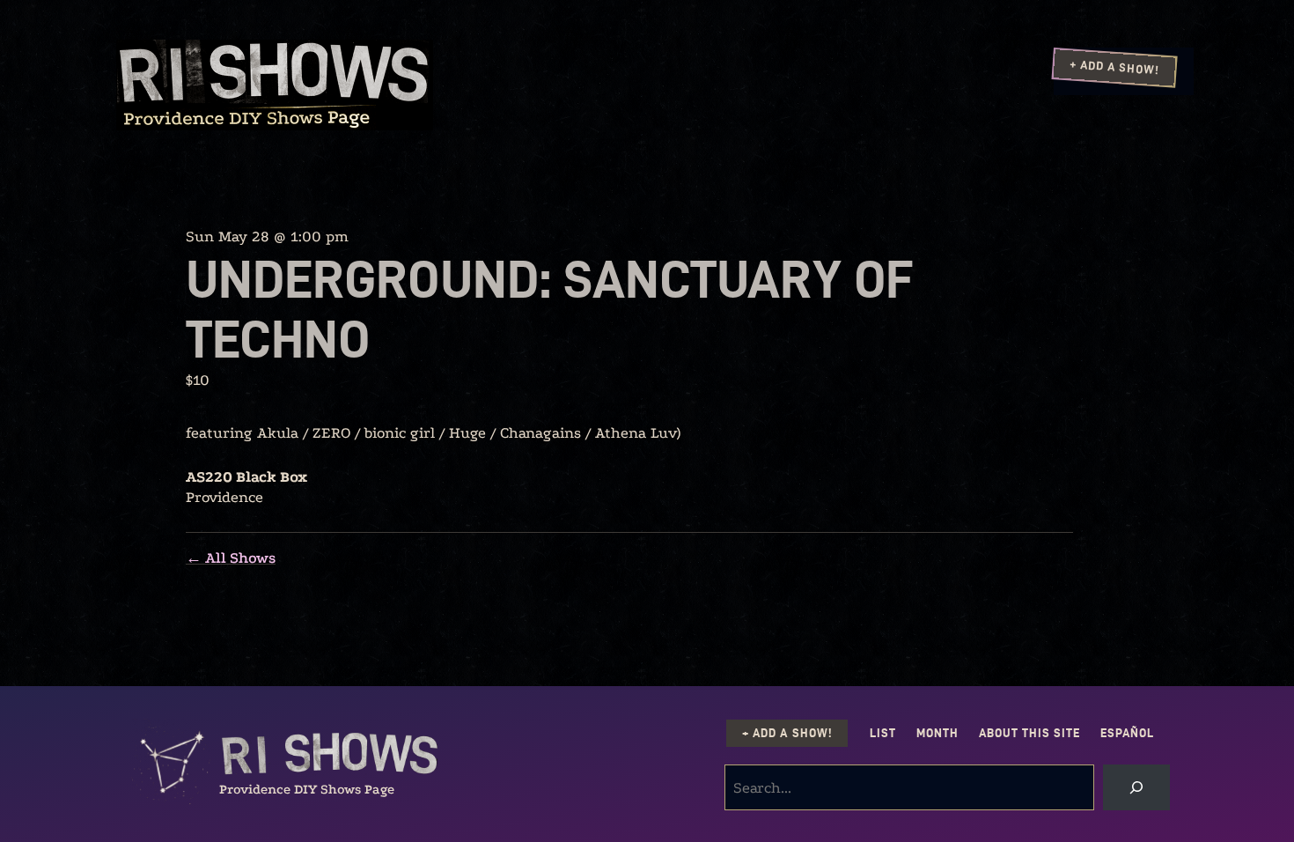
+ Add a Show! (1114, 67)
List (883, 733)
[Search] (1136, 787)
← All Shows (231, 558)
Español (1127, 733)
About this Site (1029, 733)
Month (937, 733)
